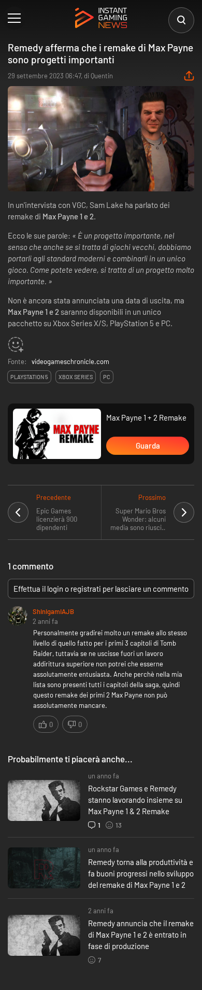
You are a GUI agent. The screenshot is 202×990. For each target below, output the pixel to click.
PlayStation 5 (29, 376)
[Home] (101, 19)
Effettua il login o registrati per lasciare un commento (101, 588)
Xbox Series (76, 376)
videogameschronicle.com (70, 361)
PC (106, 376)
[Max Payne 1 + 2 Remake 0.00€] (57, 434)
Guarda (148, 445)
